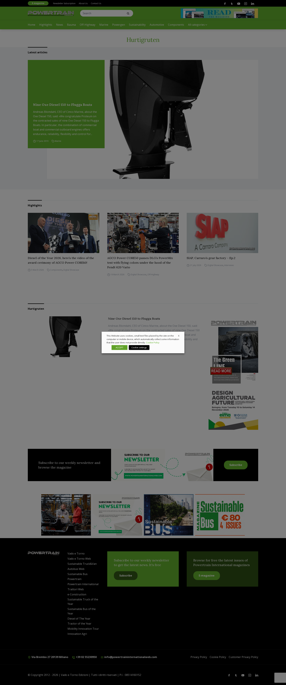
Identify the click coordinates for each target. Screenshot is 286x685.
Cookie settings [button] (139, 347)
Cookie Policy (152, 342)
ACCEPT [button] (119, 347)
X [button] (178, 335)
